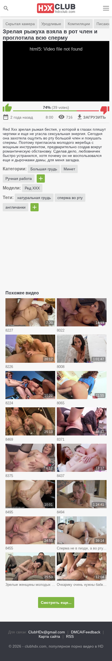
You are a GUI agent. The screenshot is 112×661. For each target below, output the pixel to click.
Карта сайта (49, 636)
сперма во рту (70, 197)
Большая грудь (43, 169)
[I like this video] (7, 107)
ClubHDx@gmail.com (46, 632)
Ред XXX (32, 188)
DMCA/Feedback (85, 632)
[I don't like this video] (104, 107)
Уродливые (51, 24)
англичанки (15, 207)
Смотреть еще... (56, 602)
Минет (69, 169)
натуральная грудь (34, 197)
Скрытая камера (20, 24)
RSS (70, 636)
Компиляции (79, 24)
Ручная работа (18, 178)
